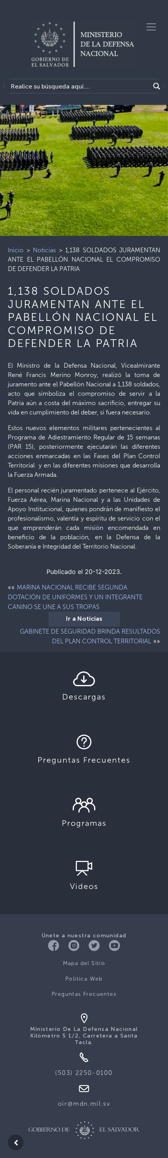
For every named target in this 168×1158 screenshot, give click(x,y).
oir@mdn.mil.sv (84, 1103)
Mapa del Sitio (84, 963)
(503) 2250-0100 (84, 1073)
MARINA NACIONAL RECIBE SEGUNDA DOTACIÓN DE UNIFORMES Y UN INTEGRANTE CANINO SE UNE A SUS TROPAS (75, 597)
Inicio (15, 250)
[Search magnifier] (156, 86)
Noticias (44, 250)
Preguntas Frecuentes (84, 994)
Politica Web (84, 979)
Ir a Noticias (84, 619)
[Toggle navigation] (151, 27)
